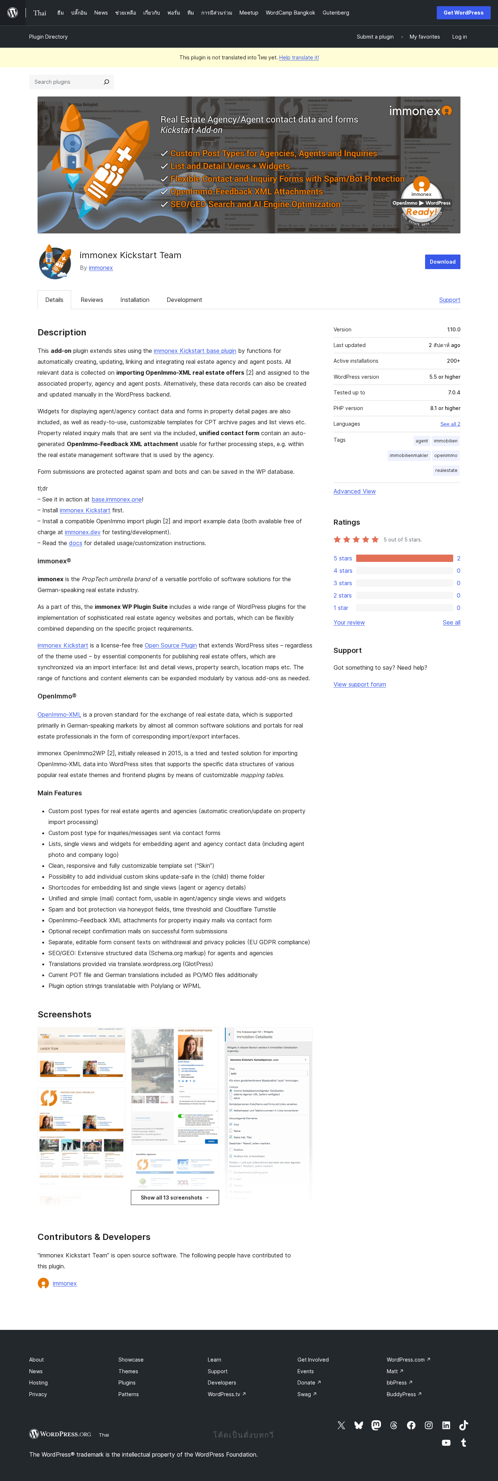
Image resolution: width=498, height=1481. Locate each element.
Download (443, 262)
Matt (395, 1371)
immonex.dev (83, 532)
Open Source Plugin (171, 645)
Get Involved (313, 1359)
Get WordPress (464, 12)
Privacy (38, 1394)
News (36, 1371)
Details (54, 299)
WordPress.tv (227, 1394)
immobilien (446, 441)
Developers (222, 1382)
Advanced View (355, 491)
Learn (214, 1359)
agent (422, 441)
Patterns (128, 1394)
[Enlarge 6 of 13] (209, 1160)
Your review (349, 622)
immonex (101, 267)
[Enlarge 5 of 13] (209, 1037)
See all (451, 622)
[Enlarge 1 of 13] (115, 1037)
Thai (104, 1435)
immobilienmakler (409, 455)
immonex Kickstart (85, 510)
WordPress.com (409, 1359)
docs (75, 543)
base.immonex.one (117, 499)
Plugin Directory (48, 37)
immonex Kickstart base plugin (195, 350)
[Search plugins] (106, 82)
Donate (309, 1382)
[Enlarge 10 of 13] (302, 1037)
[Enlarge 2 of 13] (115, 1097)
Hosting (38, 1382)
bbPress (400, 1382)
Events (305, 1371)
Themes (128, 1371)
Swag (307, 1394)
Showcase (131, 1359)
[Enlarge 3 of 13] (115, 1204)
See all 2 (450, 424)
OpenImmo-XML (59, 714)
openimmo (446, 455)
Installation (134, 299)
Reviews (92, 299)
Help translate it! (299, 57)
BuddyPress (404, 1394)
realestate (446, 470)
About (36, 1359)
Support (449, 299)
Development (184, 299)
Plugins (127, 1382)
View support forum (360, 684)
